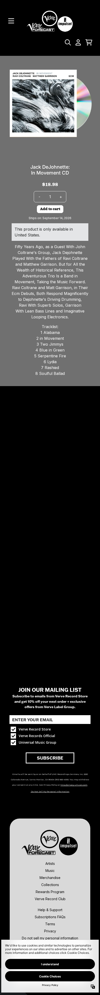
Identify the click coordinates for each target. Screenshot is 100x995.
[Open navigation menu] (11, 21)
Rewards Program (50, 892)
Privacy (50, 931)
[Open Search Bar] (67, 42)
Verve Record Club (50, 899)
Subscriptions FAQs (50, 917)
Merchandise (50, 878)
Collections (50, 885)
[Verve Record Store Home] (50, 21)
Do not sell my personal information (50, 938)
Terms (50, 924)
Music (50, 870)
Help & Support (50, 910)
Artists (50, 863)
